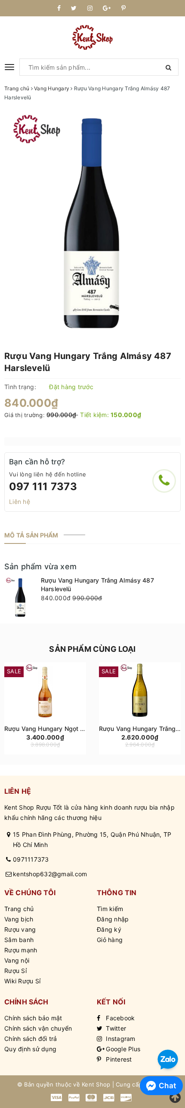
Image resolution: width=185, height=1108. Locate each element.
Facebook (119, 1018)
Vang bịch (18, 919)
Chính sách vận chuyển (38, 1028)
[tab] (31, 535)
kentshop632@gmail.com (50, 874)
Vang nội (16, 960)
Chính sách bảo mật (33, 1018)
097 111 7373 (43, 486)
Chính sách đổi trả (30, 1038)
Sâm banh (19, 939)
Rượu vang (20, 929)
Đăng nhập (113, 919)
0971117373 (31, 859)
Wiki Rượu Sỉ (22, 981)
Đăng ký (109, 929)
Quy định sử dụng (30, 1049)
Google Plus (122, 1049)
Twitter (115, 1028)
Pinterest (118, 1059)
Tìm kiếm (110, 908)
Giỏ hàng (110, 939)
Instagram (120, 1038)
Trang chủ (19, 908)
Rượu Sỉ (15, 970)
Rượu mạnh (20, 950)
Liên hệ (19, 501)
